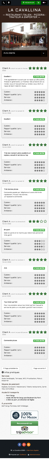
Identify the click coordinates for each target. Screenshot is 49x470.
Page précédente (11, 368)
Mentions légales (33, 450)
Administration (35, 454)
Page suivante (39, 368)
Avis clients (9, 53)
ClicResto (23, 454)
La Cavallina (24, 10)
